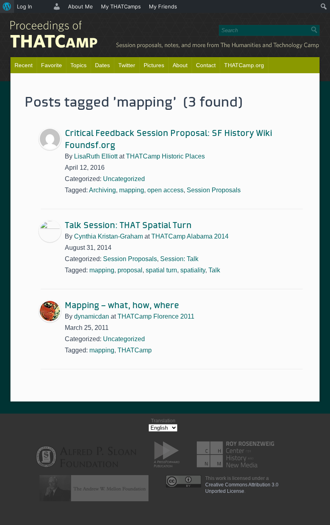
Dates (102, 65)
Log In (24, 6)
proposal (130, 270)
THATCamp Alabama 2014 (190, 236)
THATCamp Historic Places (165, 156)
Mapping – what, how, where (122, 306)
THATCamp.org (244, 65)
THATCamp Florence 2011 (156, 316)
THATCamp (135, 350)
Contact (206, 65)
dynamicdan (91, 316)
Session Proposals (214, 190)
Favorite (51, 65)
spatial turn (161, 270)
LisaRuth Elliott (96, 156)
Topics (78, 65)
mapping (131, 190)
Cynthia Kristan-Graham (108, 236)
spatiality (192, 270)
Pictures (154, 65)
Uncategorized (124, 178)
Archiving (102, 190)
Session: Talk (179, 258)
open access (165, 190)
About (180, 65)
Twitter (126, 65)
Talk (214, 270)
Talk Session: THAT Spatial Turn (128, 225)
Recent (23, 65)
